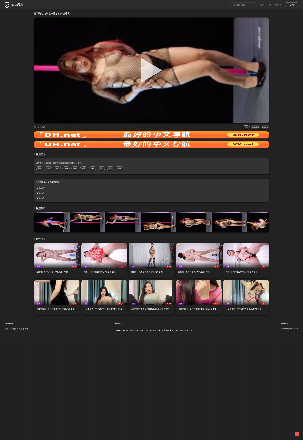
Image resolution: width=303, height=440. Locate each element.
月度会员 (40, 198)
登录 (293, 5)
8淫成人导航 (155, 330)
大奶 (66, 168)
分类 (269, 5)
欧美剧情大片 (167, 330)
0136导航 (144, 330)
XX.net (126, 330)
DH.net (118, 330)
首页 (262, 5)
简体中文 (278, 5)
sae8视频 (17, 4)
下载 (246, 127)
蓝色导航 (134, 330)
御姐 (92, 168)
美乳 (101, 168)
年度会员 (40, 188)
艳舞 (119, 168)
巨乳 (83, 168)
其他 (48, 168)
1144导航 (179, 330)
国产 (57, 168)
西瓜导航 (188, 330)
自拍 (110, 168)
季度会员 (40, 193)
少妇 (75, 168)
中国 (39, 168)
